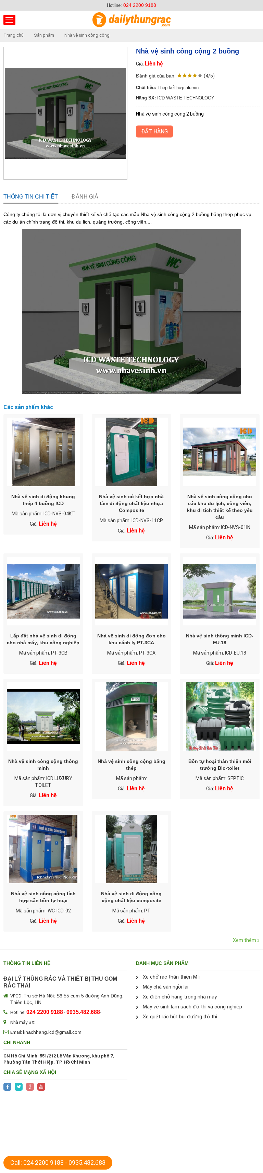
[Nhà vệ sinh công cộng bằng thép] (131, 716)
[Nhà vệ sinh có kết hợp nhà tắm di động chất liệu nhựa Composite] (131, 452)
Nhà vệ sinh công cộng (87, 35)
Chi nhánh (16, 1042)
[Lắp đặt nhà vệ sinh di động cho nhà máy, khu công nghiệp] (43, 591)
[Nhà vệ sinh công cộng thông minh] (43, 716)
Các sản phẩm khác (28, 407)
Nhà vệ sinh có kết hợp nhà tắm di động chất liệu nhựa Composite (131, 503)
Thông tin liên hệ (26, 963)
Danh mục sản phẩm (162, 963)
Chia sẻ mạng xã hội (29, 1072)
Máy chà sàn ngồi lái (165, 987)
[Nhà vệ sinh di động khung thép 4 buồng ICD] (43, 452)
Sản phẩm (44, 35)
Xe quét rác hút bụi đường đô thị (180, 1017)
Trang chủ (13, 35)
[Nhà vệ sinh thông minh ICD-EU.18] (219, 591)
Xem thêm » (246, 940)
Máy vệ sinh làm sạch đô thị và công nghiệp (192, 1007)
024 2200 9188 (139, 5)
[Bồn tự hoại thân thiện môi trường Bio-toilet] (219, 716)
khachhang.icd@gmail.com (52, 1032)
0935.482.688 (86, 1162)
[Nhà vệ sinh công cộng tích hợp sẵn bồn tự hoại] (43, 849)
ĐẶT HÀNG (154, 131)
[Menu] (9, 20)
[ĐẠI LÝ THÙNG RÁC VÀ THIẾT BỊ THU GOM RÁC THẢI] (131, 19)
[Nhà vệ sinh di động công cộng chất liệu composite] (131, 849)
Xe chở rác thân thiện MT (172, 977)
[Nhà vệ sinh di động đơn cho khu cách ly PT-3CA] (131, 591)
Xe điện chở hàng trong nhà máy (180, 997)
